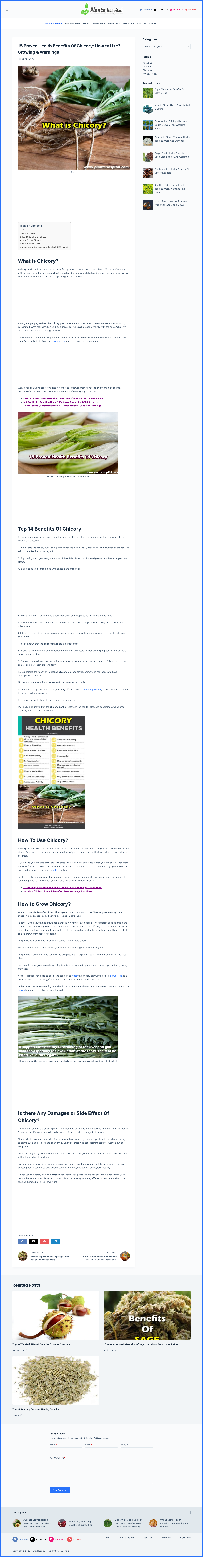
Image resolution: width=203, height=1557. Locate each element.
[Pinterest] (44, 1241)
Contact (153, 23)
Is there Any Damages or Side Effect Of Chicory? (45, 247)
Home (107, 1538)
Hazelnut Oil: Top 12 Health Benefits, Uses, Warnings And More (57, 891)
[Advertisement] (74, 199)
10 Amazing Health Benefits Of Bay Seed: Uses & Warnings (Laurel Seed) (62, 887)
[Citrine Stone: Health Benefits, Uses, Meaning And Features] (153, 1523)
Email (88, 1444)
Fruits (86, 23)
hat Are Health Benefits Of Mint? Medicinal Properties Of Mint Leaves (60, 402)
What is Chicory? (29, 233)
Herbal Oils (128, 23)
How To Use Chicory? (32, 240)
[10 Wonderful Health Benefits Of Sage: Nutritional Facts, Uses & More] (147, 1315)
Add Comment (57, 1458)
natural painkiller (92, 689)
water (75, 975)
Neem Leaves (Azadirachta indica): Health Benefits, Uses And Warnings (62, 405)
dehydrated (116, 975)
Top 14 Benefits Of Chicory (34, 237)
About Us (141, 23)
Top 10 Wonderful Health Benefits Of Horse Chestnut (41, 1344)
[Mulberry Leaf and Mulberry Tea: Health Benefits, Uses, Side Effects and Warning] (108, 1523)
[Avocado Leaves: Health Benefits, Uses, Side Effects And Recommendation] (16, 1523)
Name (53, 1444)
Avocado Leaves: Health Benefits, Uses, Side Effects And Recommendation (37, 1523)
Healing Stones (72, 23)
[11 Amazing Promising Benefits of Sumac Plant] (62, 1523)
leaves (54, 341)
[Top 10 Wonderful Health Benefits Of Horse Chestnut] (55, 1315)
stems (62, 341)
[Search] (7, 10)
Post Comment (59, 1490)
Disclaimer (148, 70)
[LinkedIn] (55, 1241)
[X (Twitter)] (33, 1241)
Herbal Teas (114, 23)
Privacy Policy (150, 73)
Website (124, 1444)
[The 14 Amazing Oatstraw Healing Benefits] (55, 1380)
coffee (55, 870)
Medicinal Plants (53, 23)
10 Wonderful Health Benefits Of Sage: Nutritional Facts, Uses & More (141, 1344)
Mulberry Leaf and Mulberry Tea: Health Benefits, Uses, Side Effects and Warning (128, 1523)
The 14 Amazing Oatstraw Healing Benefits (35, 1409)
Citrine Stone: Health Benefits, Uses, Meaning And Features (174, 1523)
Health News (99, 23)
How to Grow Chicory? (33, 243)
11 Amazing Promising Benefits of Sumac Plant (81, 1523)
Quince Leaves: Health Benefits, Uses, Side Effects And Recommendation (63, 398)
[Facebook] (22, 1241)
